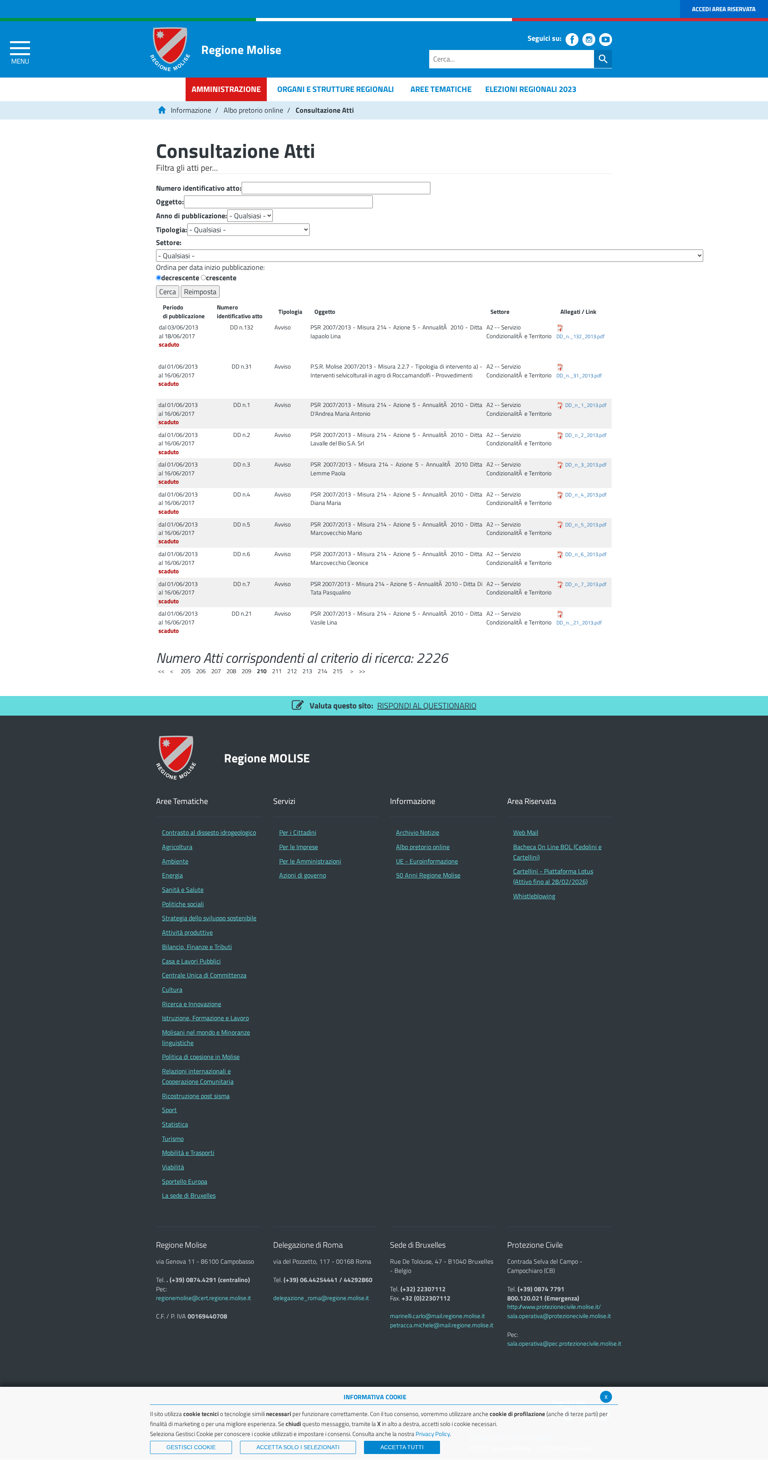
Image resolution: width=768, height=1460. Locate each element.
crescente (221, 278)
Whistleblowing (534, 896)
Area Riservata (531, 801)
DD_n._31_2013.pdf (579, 375)
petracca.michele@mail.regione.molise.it (441, 1325)
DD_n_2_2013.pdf (585, 435)
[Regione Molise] (170, 49)
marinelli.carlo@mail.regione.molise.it (437, 1316)
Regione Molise (241, 49)
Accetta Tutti (402, 1447)
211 (277, 671)
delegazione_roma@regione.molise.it (321, 1298)
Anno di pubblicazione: (191, 216)
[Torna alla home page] (161, 110)
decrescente (180, 278)
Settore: (169, 242)
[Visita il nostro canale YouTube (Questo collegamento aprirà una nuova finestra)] (605, 39)
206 (201, 671)
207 (216, 671)
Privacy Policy (433, 1433)
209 (246, 671)
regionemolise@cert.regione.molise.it (203, 1298)
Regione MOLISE (267, 758)
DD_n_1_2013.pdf (585, 405)
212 (292, 671)
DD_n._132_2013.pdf (580, 336)
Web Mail (525, 832)
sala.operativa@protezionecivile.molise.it (559, 1316)
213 (307, 671)
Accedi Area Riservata (724, 9)
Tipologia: (171, 230)
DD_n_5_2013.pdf (585, 525)
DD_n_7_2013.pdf (585, 584)
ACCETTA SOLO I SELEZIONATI (298, 1447)
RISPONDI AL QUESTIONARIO (426, 705)
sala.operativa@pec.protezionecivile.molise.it (564, 1343)
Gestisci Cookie (191, 1447)
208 (231, 671)
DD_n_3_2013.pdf (585, 465)
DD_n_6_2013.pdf (585, 554)
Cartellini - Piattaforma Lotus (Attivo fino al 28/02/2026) (553, 876)
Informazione (191, 110)
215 (337, 671)
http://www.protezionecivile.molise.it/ (554, 1306)
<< (161, 671)
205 (185, 671)
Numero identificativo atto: (199, 188)
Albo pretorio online (253, 110)
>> (362, 671)
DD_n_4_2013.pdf (585, 495)
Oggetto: (170, 202)
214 (322, 671)
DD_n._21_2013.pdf (579, 622)
